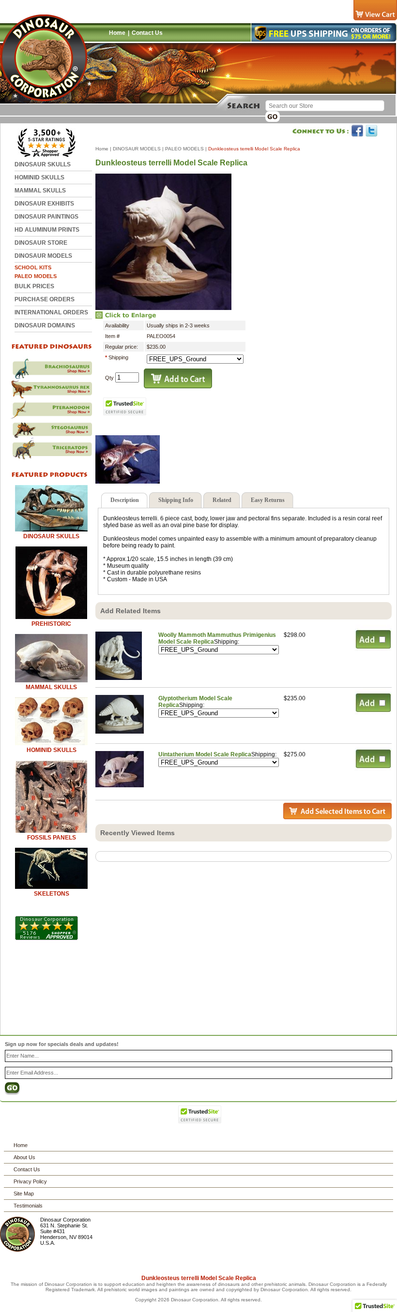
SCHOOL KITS (33, 267)
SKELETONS (51, 893)
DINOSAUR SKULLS (43, 164)
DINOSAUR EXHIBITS (44, 203)
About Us (24, 1157)
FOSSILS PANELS (51, 837)
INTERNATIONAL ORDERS (51, 312)
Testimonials (28, 1206)
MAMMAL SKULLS (40, 190)
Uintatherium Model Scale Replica (204, 754)
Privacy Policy (30, 1181)
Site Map (24, 1193)
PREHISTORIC (51, 623)
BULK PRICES (34, 286)
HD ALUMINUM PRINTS (47, 229)
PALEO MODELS (36, 276)
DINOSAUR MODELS (43, 255)
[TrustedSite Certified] (124, 406)
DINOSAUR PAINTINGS (46, 216)
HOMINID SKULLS (39, 177)
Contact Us (147, 32)
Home (117, 32)
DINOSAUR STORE (41, 242)
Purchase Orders (45, 299)
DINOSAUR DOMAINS (45, 325)
